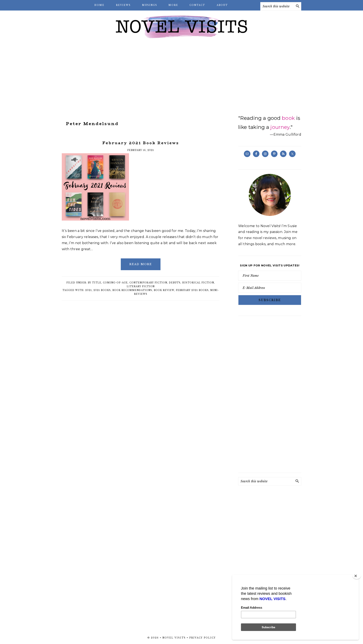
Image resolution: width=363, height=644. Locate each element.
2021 (88, 290)
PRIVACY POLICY (202, 637)
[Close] (356, 576)
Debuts (174, 282)
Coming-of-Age (115, 282)
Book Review (164, 290)
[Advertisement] (181, 75)
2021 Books (102, 290)
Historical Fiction (198, 282)
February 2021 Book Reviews (140, 143)
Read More (140, 264)
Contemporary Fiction (148, 282)
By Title (94, 282)
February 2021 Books (192, 290)
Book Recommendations (132, 290)
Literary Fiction (141, 286)
